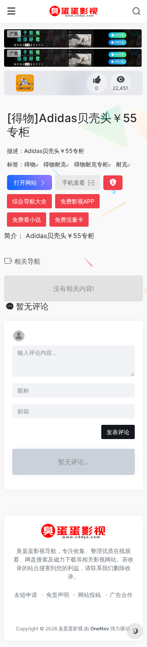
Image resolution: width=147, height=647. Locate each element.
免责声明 (57, 594)
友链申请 (25, 594)
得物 (30, 164)
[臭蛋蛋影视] (73, 11)
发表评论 (118, 431)
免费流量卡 (69, 219)
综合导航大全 (29, 201)
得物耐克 (54, 164)
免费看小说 (26, 219)
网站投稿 (89, 594)
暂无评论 (32, 306)
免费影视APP (77, 201)
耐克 (121, 164)
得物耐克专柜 (91, 164)
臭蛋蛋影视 (70, 628)
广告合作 (121, 594)
